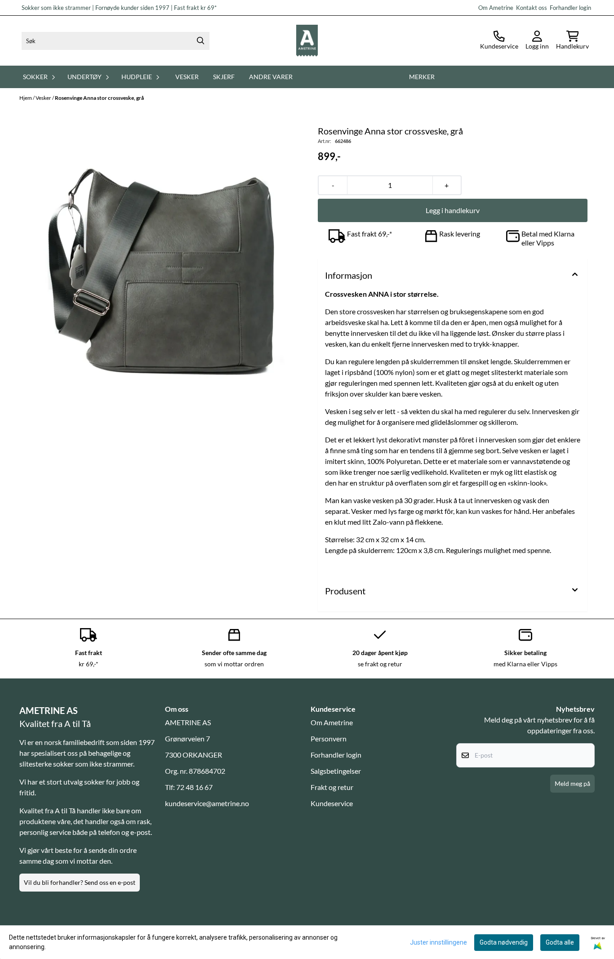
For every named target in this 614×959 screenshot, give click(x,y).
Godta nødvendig (504, 942)
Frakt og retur (332, 787)
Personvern (329, 738)
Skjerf (224, 76)
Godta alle (560, 942)
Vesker (187, 76)
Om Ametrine (332, 722)
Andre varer (271, 76)
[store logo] (307, 41)
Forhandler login (569, 7)
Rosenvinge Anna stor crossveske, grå (99, 97)
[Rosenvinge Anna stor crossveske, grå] (161, 266)
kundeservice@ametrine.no (207, 803)
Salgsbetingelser (336, 771)
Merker (422, 76)
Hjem (26, 97)
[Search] (200, 41)
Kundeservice (332, 803)
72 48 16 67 (194, 787)
